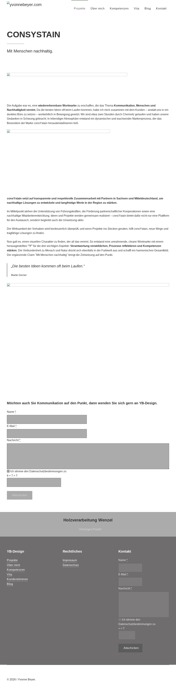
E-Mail (11, 426)
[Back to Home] (28, 8)
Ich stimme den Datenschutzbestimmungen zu (38, 471)
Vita (136, 8)
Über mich (98, 8)
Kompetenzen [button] (16, 569)
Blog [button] (10, 584)
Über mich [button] (13, 565)
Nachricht (13, 440)
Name (11, 411)
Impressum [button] (70, 560)
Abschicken (19, 495)
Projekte (79, 8)
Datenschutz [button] (71, 565)
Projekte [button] (12, 560)
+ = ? (12, 475)
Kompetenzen (119, 8)
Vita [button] (9, 574)
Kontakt (161, 8)
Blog (148, 8)
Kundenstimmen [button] (17, 579)
